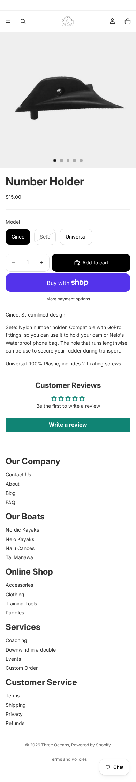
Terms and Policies (68, 759)
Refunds (15, 723)
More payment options (68, 299)
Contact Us (18, 474)
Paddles (15, 613)
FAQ (10, 502)
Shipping (16, 705)
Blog (11, 493)
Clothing (15, 594)
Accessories (19, 585)
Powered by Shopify (91, 744)
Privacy (14, 714)
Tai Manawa (19, 557)
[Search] (23, 21)
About (13, 483)
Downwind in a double (31, 649)
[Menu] (8, 21)
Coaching (16, 640)
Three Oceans (55, 744)
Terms (13, 695)
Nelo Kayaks (20, 539)
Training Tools (21, 603)
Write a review (68, 424)
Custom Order (22, 668)
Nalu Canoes (20, 548)
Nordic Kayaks (22, 530)
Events (13, 659)
